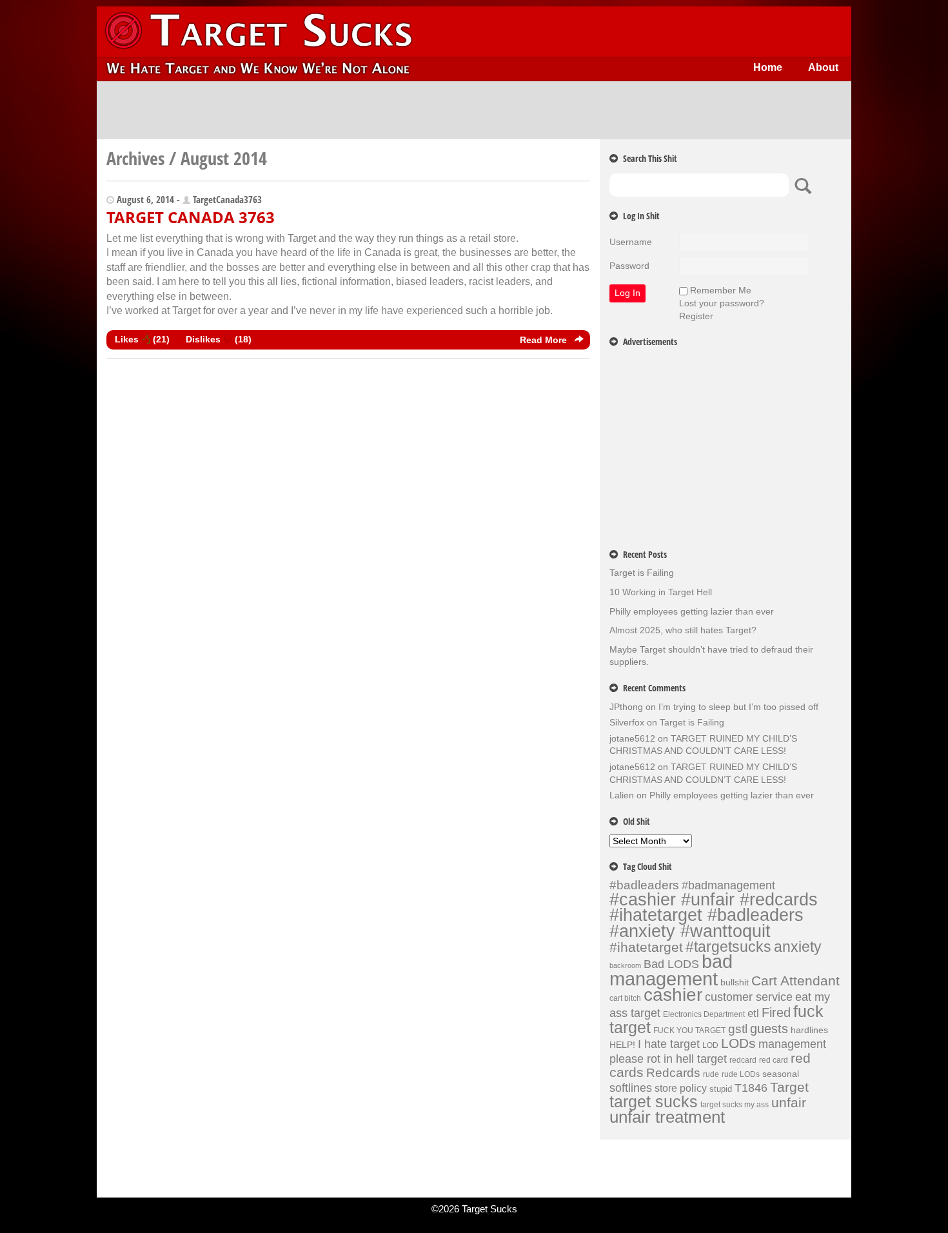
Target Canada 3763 (190, 217)
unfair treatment (667, 1117)
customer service (749, 996)
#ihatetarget (646, 947)
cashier (673, 995)
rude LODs (741, 1074)
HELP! (622, 1045)
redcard (742, 1060)
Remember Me (720, 290)
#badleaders (644, 885)
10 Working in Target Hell (660, 592)
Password (629, 266)
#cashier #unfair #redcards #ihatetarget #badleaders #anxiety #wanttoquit (713, 915)
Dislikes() (219, 339)
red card (773, 1060)
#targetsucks (728, 946)
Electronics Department (704, 1014)
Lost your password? (721, 303)
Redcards (673, 1072)
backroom (625, 965)
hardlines (809, 1030)
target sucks (653, 1101)
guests (769, 1028)
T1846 (751, 1087)
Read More (544, 340)
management (792, 1044)
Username (630, 242)
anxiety (798, 946)
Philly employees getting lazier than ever (691, 611)
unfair (788, 1102)
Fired (776, 1012)
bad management (671, 970)
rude (711, 1074)
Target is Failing (641, 572)
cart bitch (625, 998)
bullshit (734, 982)
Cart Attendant (795, 981)
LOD (710, 1045)
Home (767, 67)
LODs (738, 1043)
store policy (681, 1088)
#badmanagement (728, 885)
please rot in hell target (668, 1058)
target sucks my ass (734, 1104)
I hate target (669, 1044)
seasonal (780, 1074)
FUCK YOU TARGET (689, 1030)
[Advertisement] (474, 110)
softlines (630, 1087)
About (823, 67)
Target (789, 1087)
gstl (737, 1029)
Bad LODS (671, 964)
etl (753, 1013)
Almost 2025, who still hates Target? (682, 630)
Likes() (142, 339)
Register (696, 316)
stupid (720, 1089)
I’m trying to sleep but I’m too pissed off (738, 707)
